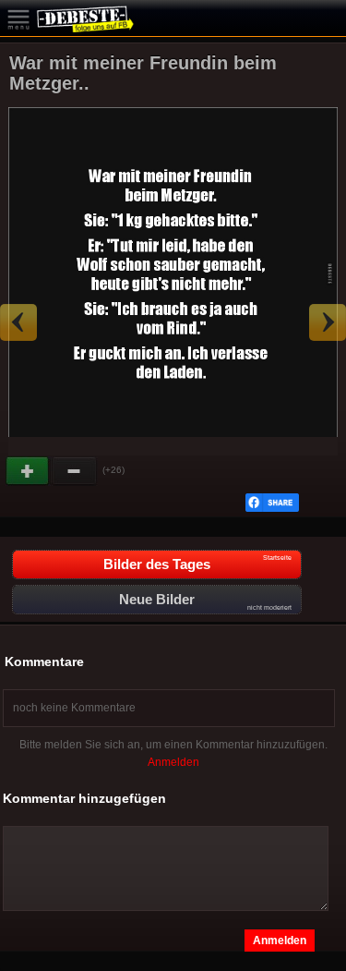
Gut (29, 471)
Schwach (75, 471)
